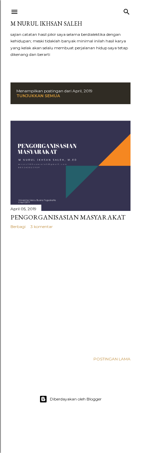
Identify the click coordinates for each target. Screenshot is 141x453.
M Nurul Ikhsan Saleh (46, 23)
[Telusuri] (127, 10)
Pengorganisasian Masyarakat (68, 217)
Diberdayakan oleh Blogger (76, 398)
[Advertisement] (70, 291)
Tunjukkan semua (38, 95)
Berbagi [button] (18, 226)
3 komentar (41, 226)
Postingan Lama (112, 358)
